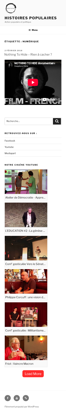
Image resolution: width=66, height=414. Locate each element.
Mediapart (10, 153)
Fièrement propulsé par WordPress (22, 406)
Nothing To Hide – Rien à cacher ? (28, 54)
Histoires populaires (31, 18)
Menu (35, 30)
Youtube (9, 147)
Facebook (10, 140)
